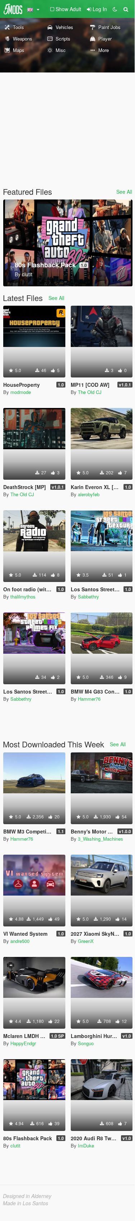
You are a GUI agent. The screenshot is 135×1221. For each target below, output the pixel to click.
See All (124, 191)
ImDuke (86, 1145)
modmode (20, 392)
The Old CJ (90, 392)
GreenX (86, 941)
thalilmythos (23, 596)
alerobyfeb (88, 494)
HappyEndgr (23, 1043)
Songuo (86, 1043)
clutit (15, 1145)
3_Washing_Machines (100, 838)
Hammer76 (89, 698)
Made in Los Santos (25, 1203)
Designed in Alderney (27, 1195)
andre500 (19, 941)
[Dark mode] (115, 9)
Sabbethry (88, 596)
